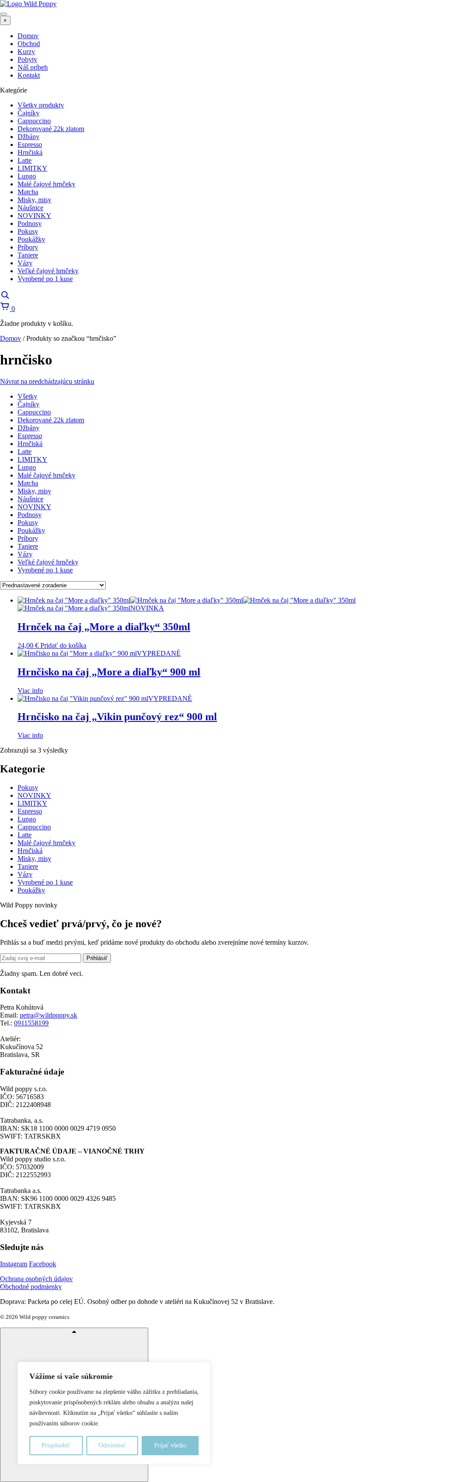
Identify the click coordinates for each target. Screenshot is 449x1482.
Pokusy (28, 522)
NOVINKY (34, 507)
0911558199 (31, 1023)
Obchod (29, 43)
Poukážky (31, 530)
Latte (25, 451)
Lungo (27, 467)
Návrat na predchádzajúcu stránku (47, 381)
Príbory (28, 538)
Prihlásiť (96, 958)
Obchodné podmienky (31, 1286)
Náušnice (30, 499)
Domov (28, 35)
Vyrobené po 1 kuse (45, 570)
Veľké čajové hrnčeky (48, 562)
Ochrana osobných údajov (36, 1278)
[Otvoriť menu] (3, 14)
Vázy (25, 554)
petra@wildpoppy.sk (48, 1015)
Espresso (30, 435)
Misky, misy (34, 491)
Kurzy (26, 51)
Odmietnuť (112, 1445)
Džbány (28, 428)
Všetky (27, 396)
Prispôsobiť (56, 1445)
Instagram (13, 1264)
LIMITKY (32, 459)
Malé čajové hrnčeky (46, 475)
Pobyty (27, 59)
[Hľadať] (5, 297)
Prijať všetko (170, 1445)
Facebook (42, 1264)
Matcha (28, 483)
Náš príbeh (33, 67)
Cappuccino (34, 412)
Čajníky (28, 404)
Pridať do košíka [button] (63, 645)
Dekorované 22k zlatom (51, 420)
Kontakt (29, 75)
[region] (114, 1413)
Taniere (28, 546)
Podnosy (30, 514)
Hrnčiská (30, 443)
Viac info (30, 690)
